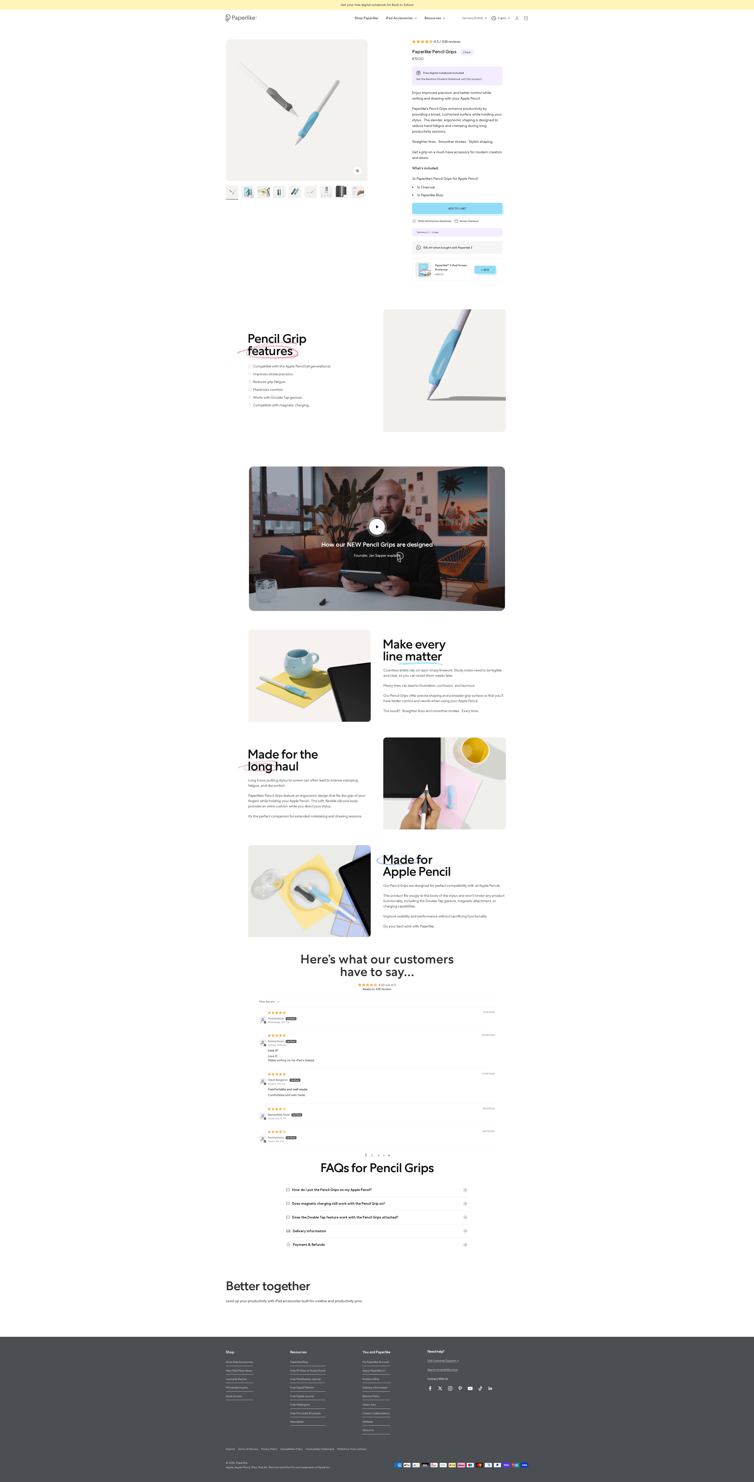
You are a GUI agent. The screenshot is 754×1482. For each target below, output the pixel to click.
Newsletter (297, 1421)
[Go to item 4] (279, 192)
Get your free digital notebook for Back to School (377, 5)
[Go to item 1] (232, 192)
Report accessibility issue (442, 1369)
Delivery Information (374, 1387)
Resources (433, 18)
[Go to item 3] (263, 192)
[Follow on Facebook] (430, 1388)
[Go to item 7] (326, 192)
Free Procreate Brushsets (305, 1413)
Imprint (230, 1449)
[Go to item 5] (295, 192)
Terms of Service (248, 1449)
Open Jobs (369, 1404)
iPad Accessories (399, 18)
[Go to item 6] (310, 192)
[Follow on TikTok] (480, 1388)
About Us (368, 1430)
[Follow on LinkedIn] (490, 1388)
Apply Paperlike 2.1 (373, 1370)
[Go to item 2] (248, 192)
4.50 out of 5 (387, 985)
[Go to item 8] (342, 192)
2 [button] (372, 1155)
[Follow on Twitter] (440, 1388)
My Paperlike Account (375, 1362)
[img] (277, 1013)
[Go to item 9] (357, 192)
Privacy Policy (269, 1449)
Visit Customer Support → (443, 1360)
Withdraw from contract (352, 1449)
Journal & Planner (236, 1379)
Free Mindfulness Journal (305, 1379)
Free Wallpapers (300, 1404)
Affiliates (367, 1421)
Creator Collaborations (376, 1413)
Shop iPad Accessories (239, 1362)
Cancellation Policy (291, 1449)
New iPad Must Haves (239, 1370)
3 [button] (378, 1155)
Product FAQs (370, 1379)
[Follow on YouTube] (470, 1388)
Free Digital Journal (302, 1396)
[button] (423, 41)
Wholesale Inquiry (237, 1387)
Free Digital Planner (302, 1387)
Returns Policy (371, 1396)
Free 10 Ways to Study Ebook (308, 1370)
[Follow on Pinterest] (460, 1388)
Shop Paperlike (366, 18)
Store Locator (234, 1396)
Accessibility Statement (320, 1449)
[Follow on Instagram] (450, 1388)
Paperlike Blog (299, 1362)
